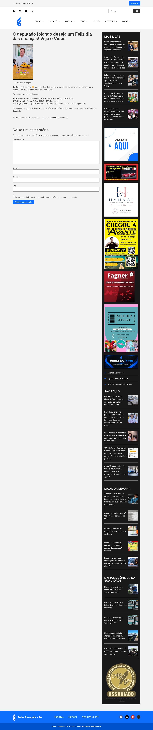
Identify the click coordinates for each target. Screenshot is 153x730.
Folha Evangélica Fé (30, 717)
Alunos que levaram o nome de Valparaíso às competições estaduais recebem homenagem (114, 97)
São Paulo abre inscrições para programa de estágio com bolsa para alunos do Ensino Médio (115, 437)
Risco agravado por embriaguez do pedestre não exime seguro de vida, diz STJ (115, 562)
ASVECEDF (110, 21)
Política (97, 21)
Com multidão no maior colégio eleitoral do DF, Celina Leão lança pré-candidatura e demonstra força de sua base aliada (115, 62)
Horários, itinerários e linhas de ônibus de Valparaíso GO (113, 620)
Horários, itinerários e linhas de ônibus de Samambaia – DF (113, 589)
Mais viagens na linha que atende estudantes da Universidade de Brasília (115, 636)
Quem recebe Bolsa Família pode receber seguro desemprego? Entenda (113, 546)
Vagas (125, 21)
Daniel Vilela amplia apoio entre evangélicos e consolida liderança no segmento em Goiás (114, 46)
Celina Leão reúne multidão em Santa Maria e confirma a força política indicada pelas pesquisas (114, 113)
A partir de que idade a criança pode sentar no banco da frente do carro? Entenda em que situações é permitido (115, 499)
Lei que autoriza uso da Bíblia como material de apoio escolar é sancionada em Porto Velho (114, 80)
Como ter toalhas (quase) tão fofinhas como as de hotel (115, 516)
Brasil (38, 21)
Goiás (82, 21)
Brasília (68, 21)
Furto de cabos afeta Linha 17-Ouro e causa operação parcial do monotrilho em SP (113, 400)
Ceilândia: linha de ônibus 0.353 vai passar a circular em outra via (115, 651)
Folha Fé (52, 21)
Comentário (18, 140)
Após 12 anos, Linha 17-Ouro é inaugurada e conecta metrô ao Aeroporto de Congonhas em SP (115, 471)
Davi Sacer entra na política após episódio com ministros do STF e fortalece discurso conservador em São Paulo (114, 418)
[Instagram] (138, 717)
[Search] (136, 11)
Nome (16, 168)
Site (14, 186)
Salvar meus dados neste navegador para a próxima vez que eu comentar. (46, 197)
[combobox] (120, 11)
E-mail (16, 177)
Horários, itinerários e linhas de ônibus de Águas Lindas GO (115, 605)
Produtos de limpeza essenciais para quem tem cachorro (115, 531)
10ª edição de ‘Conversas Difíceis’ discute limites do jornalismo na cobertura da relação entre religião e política (115, 453)
